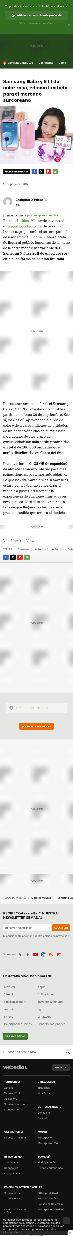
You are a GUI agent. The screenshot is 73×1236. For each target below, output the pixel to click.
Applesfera (10, 1098)
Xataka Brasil (12, 1198)
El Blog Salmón (47, 1162)
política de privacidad (56, 936)
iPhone (8, 1016)
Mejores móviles (41, 897)
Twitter (41, 171)
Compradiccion (13, 1173)
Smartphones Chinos (18, 1024)
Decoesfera (11, 1168)
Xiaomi (8, 994)
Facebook (34, 171)
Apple (41, 987)
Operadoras (46, 62)
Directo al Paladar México (15, 1210)
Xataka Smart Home (16, 1104)
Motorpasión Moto (49, 1143)
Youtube (35, 954)
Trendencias (11, 1162)
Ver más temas (15, 1036)
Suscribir (61, 927)
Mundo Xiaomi (13, 1109)
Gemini (63, 62)
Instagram (43, 954)
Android (42, 549)
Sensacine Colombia (50, 1204)
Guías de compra (15, 1002)
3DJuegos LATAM (48, 1193)
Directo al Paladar (15, 1137)
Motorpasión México (50, 1209)
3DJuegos (44, 1087)
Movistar (9, 987)
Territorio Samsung (50, 1002)
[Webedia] (15, 1070)
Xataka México (13, 1193)
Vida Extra (44, 1093)
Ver (38, 726)
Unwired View (22, 540)
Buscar (67, 1051)
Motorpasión (45, 1137)
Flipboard (48, 171)
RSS (51, 954)
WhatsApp (45, 1016)
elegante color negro (25, 226)
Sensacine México (49, 1198)
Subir (58, 1067)
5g (39, 1009)
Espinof (42, 1118)
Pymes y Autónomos (50, 1168)
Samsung (24, 549)
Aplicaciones (46, 994)
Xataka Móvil (12, 1093)
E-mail (55, 171)
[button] (31, 199)
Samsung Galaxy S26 (20, 62)
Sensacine (44, 1112)
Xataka (8, 1087)
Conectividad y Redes (51, 1024)
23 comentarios (18, 171)
